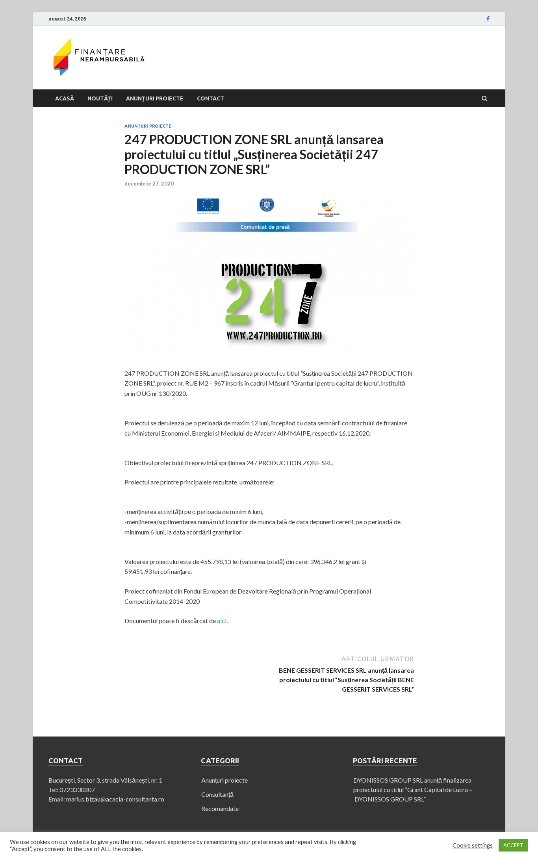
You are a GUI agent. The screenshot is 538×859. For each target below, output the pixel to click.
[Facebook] (488, 18)
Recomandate (220, 808)
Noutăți (100, 98)
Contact (210, 98)
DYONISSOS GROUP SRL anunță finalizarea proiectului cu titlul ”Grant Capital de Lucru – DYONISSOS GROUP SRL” (412, 789)
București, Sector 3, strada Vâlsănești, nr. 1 (105, 780)
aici (221, 620)
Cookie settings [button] (473, 845)
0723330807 (77, 789)
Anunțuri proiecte (155, 98)
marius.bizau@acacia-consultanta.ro (115, 799)
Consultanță (217, 794)
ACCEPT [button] (513, 845)
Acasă (64, 98)
